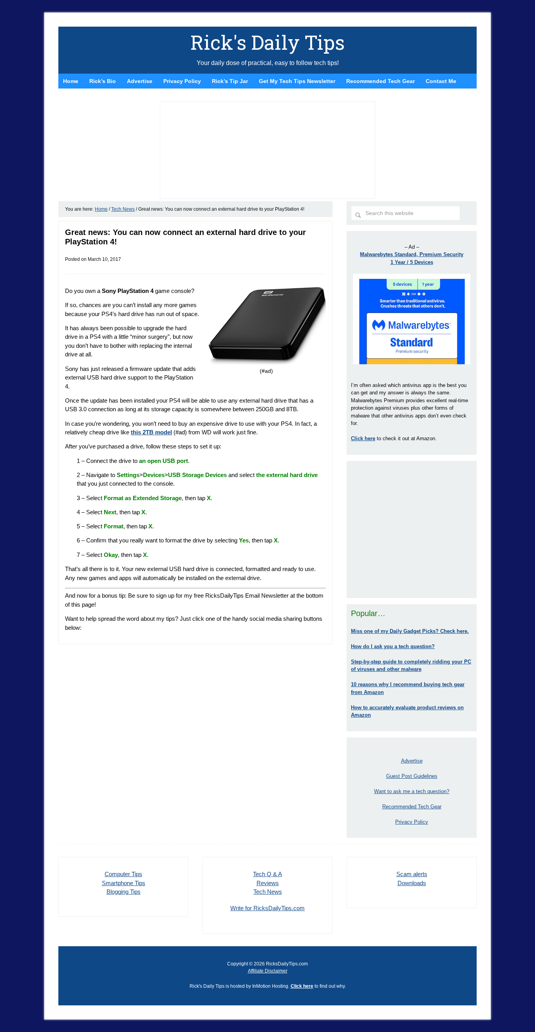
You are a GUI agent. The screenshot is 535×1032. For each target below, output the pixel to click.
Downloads (412, 883)
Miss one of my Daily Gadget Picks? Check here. (410, 631)
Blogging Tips (124, 891)
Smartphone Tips (123, 883)
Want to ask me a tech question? (411, 791)
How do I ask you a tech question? (393, 646)
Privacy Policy (411, 822)
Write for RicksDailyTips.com (267, 908)
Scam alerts (411, 874)
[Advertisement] (411, 529)
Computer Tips (123, 874)
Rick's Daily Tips (267, 42)
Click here (302, 986)
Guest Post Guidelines (411, 776)
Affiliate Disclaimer (267, 971)
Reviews (268, 883)
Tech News (267, 891)
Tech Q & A (267, 874)
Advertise (412, 761)
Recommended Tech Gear (411, 807)
